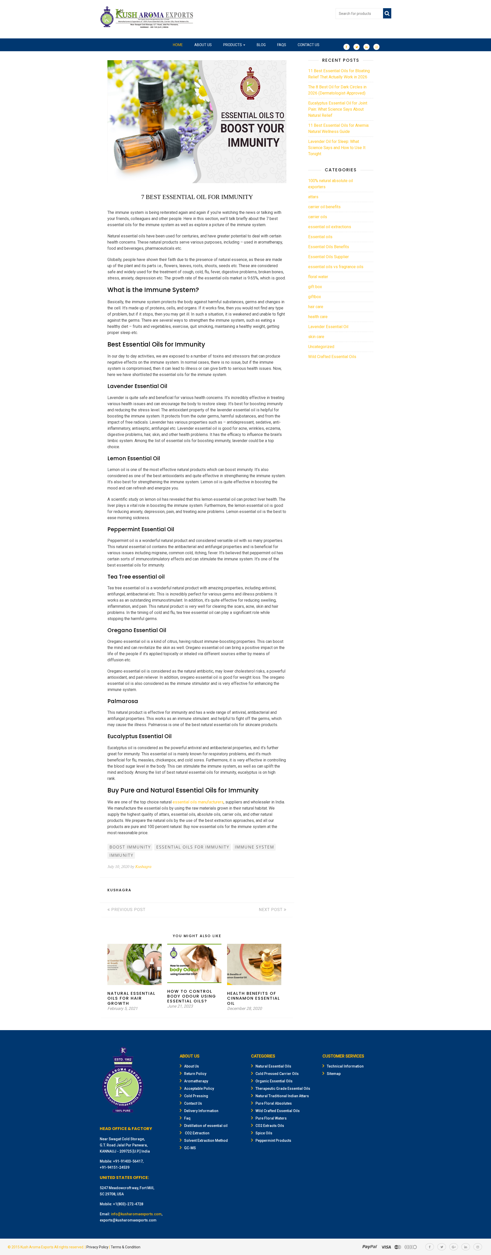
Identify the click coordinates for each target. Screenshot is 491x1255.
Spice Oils (263, 1133)
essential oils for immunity (192, 847)
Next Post (271, 909)
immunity (121, 855)
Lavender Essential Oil (328, 326)
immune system (254, 847)
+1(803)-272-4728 (128, 1204)
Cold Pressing (196, 1096)
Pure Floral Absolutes (273, 1103)
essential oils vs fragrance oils (335, 266)
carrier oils (317, 216)
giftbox (314, 296)
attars (313, 196)
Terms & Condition (125, 1247)
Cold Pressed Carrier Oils (277, 1074)
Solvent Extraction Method (206, 1140)
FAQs (281, 45)
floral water (318, 276)
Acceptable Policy (199, 1088)
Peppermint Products (273, 1140)
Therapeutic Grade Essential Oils (282, 1088)
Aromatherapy (196, 1081)
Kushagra (143, 866)
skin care (316, 336)
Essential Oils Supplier (328, 256)
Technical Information (345, 1066)
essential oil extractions (329, 226)
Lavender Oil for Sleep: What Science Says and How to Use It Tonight (336, 147)
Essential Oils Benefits (328, 246)
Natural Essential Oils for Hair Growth (131, 998)
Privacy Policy (97, 1247)
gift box (315, 286)
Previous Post (128, 909)
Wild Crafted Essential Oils (332, 356)
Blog (261, 45)
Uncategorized (321, 346)
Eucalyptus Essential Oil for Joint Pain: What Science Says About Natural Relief (337, 109)
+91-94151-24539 (114, 1167)
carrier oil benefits (324, 206)
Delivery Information (201, 1111)
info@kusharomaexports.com (136, 1214)
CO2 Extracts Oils (269, 1126)
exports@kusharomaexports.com (128, 1220)
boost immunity (130, 847)
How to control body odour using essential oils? (191, 996)
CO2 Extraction (196, 1133)
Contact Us (308, 45)
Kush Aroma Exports (36, 1247)
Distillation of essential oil (206, 1126)
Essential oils (320, 236)
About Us (203, 45)
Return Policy (195, 1074)
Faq (187, 1118)
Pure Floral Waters (271, 1118)
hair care (315, 306)
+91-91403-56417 (128, 1161)
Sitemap (334, 1074)
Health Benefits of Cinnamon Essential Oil (253, 998)
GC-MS (190, 1148)
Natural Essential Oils (273, 1066)
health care (318, 316)
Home (178, 45)
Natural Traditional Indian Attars (282, 1096)
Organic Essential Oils (274, 1081)
